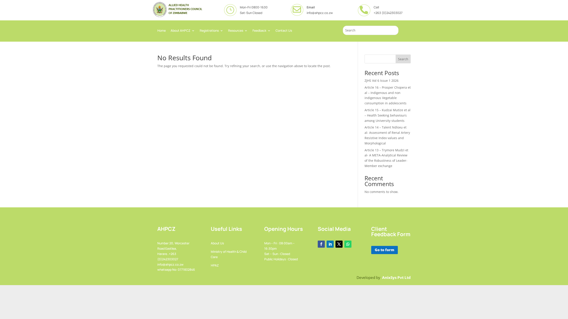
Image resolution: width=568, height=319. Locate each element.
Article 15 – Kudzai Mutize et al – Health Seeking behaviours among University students (387, 115)
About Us (217, 243)
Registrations (209, 31)
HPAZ (215, 265)
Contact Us (284, 31)
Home (161, 31)
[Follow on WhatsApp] (347, 244)
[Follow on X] (339, 244)
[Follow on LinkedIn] (330, 244)
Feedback (259, 31)
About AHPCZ (180, 31)
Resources (235, 31)
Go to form (384, 249)
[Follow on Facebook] (321, 244)
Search (403, 59)
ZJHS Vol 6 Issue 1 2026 (381, 80)
